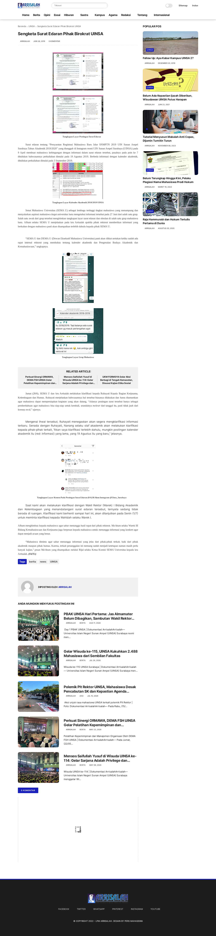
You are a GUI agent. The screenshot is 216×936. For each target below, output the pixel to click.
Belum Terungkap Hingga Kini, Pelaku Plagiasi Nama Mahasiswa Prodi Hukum (168, 180)
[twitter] (183, 15)
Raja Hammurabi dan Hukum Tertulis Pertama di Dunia (166, 221)
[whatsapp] (33, 570)
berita (32, 561)
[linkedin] (46, 570)
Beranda (22, 26)
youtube (155, 909)
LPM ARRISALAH (104, 921)
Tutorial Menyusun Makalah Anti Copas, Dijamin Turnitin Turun (168, 138)
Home (25, 15)
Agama (113, 15)
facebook (63, 909)
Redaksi (126, 15)
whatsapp (99, 909)
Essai (57, 15)
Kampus (100, 15)
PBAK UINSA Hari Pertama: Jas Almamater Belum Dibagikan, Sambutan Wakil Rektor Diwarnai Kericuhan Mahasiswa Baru (98, 616)
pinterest (117, 909)
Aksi (81, 696)
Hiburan (69, 15)
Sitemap (183, 5)
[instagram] (188, 15)
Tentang (142, 15)
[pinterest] (39, 570)
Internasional (162, 15)
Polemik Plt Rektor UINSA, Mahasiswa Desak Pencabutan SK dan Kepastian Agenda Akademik (100, 689)
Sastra (84, 15)
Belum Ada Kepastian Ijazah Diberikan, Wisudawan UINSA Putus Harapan (167, 97)
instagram (137, 909)
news (43, 561)
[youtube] (193, 15)
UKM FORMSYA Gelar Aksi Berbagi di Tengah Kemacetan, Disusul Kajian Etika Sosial (116, 379)
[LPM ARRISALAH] (29, 7)
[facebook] (178, 15)
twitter (81, 909)
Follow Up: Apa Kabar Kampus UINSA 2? (168, 58)
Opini (47, 15)
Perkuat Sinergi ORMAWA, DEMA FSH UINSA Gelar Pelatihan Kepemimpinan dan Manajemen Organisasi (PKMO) (39, 380)
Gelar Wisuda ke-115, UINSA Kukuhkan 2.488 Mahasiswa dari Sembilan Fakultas (101, 653)
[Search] (105, 5)
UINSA (31, 26)
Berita (36, 15)
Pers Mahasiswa (134, 921)
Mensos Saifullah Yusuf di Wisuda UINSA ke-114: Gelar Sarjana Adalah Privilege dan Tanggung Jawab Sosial (77, 380)
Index (195, 5)
